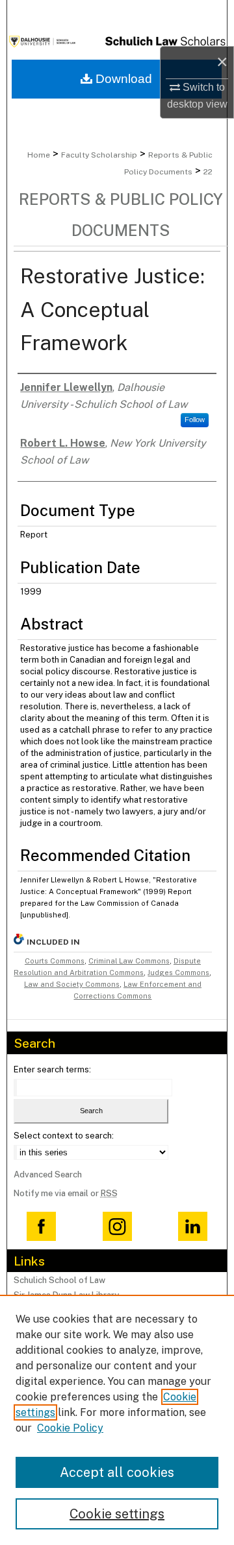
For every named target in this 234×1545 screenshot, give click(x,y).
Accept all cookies (117, 1472)
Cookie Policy (70, 1428)
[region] (117, 1420)
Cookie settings (117, 1514)
